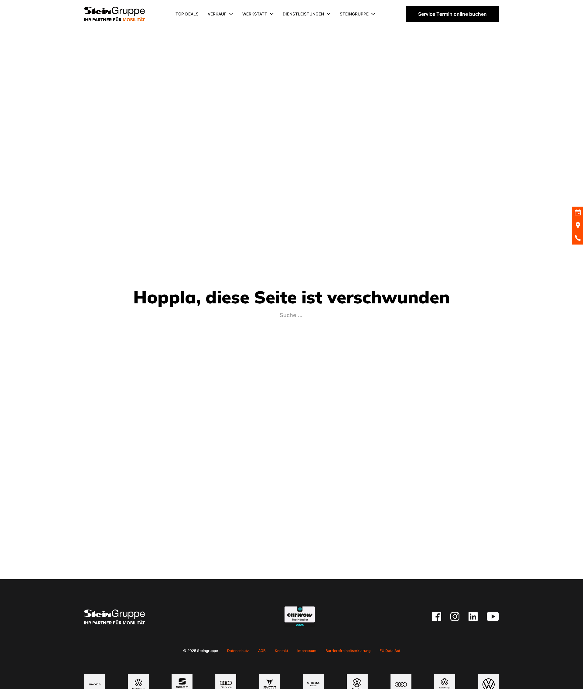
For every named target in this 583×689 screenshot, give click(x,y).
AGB (262, 650)
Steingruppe (354, 14)
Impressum (306, 650)
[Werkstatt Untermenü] (272, 14)
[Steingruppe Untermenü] (373, 14)
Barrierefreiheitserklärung (348, 650)
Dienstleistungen (303, 14)
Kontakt (281, 650)
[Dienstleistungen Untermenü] (328, 14)
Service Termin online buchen (452, 14)
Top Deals (187, 14)
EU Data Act (390, 650)
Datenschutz (238, 650)
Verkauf (217, 14)
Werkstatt (254, 14)
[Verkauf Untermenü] (231, 14)
